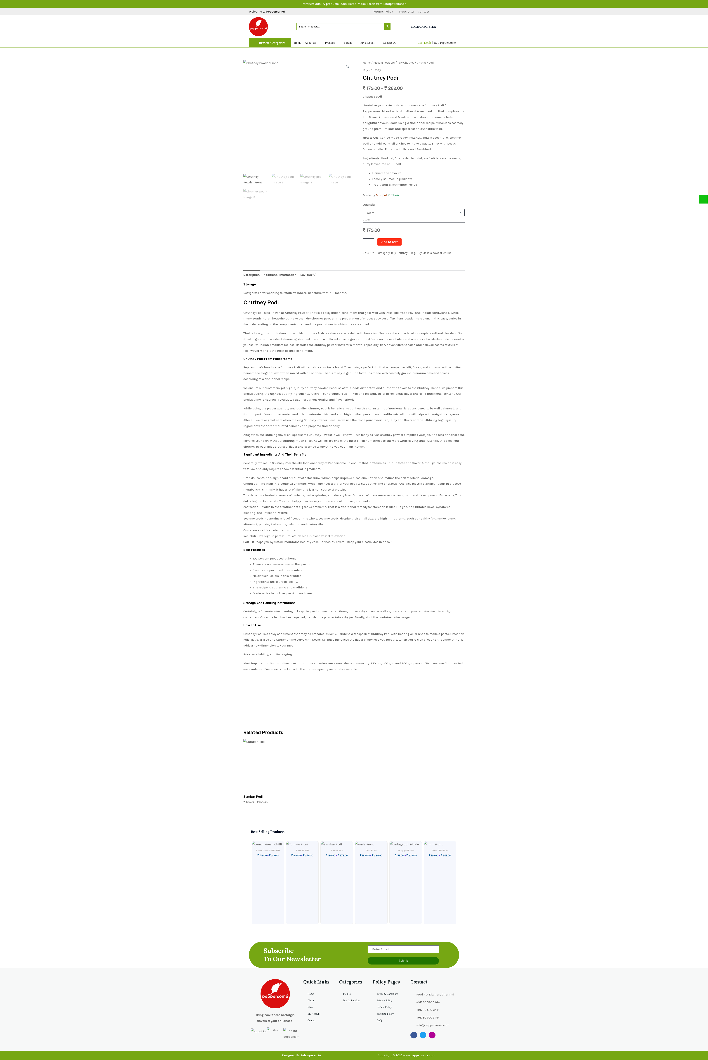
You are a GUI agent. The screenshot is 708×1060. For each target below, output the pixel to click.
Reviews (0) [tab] (308, 275)
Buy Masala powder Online (434, 253)
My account (367, 42)
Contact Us (389, 42)
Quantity (369, 204)
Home (297, 42)
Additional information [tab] (280, 275)
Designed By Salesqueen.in (301, 1055)
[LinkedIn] (449, 11)
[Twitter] (443, 11)
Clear (366, 219)
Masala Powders (384, 62)
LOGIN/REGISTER (423, 26)
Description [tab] (251, 275)
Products (330, 42)
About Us (310, 42)
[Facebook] (437, 11)
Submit (403, 960)
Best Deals (424, 42)
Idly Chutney (406, 62)
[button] (270, 42)
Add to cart (389, 242)
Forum (348, 42)
